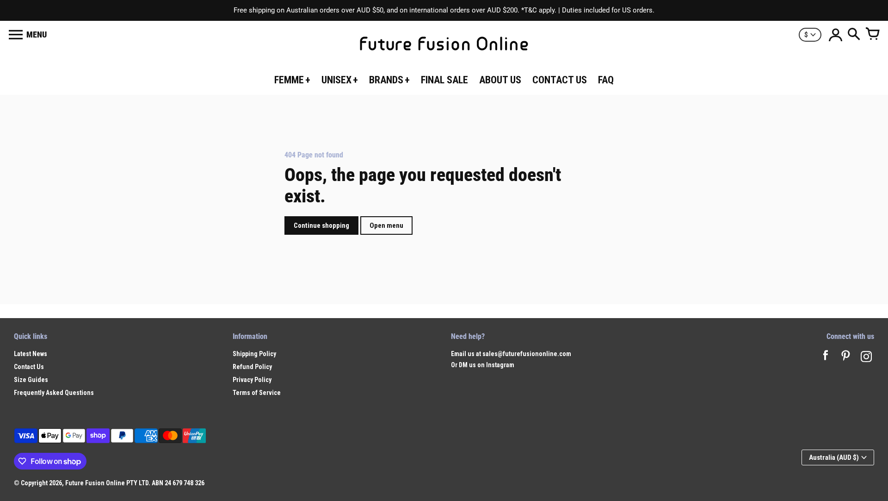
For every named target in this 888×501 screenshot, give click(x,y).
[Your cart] (872, 35)
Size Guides (31, 379)
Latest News (30, 353)
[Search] (854, 35)
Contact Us (29, 366)
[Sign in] (835, 35)
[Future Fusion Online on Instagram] (866, 357)
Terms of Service (257, 392)
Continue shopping (321, 225)
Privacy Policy (252, 379)
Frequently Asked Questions (54, 392)
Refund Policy (252, 366)
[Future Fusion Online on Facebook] (825, 357)
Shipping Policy (254, 353)
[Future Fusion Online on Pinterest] (846, 357)
